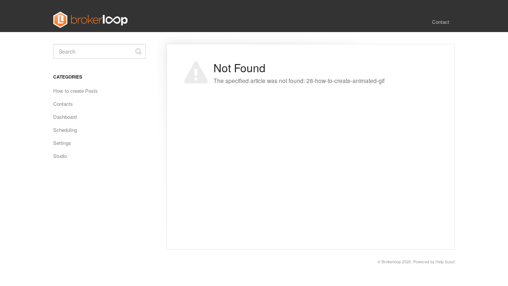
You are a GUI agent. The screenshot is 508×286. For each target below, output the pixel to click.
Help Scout (445, 261)
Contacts (63, 103)
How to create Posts (75, 90)
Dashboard (65, 116)
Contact (440, 21)
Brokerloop (391, 261)
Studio (60, 155)
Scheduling (65, 129)
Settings (62, 142)
